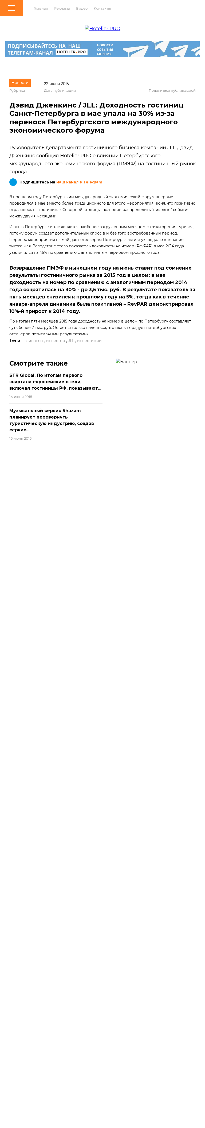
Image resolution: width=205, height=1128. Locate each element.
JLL (71, 340)
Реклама (62, 8)
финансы (34, 340)
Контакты (102, 8)
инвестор (55, 340)
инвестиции (89, 340)
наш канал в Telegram (79, 182)
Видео (82, 8)
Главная (41, 8)
